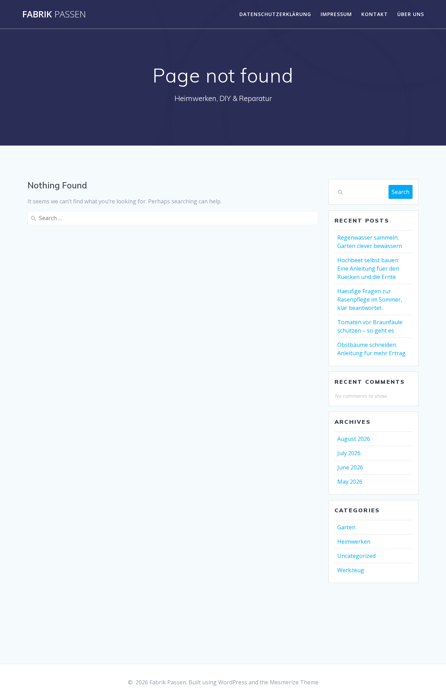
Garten (346, 527)
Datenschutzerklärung (275, 14)
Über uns (410, 14)
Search (400, 192)
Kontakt (374, 14)
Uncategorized (356, 556)
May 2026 (349, 481)
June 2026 (350, 467)
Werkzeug (350, 570)
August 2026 (353, 439)
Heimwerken (353, 541)
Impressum (336, 14)
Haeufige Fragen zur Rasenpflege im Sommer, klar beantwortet (369, 299)
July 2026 (349, 453)
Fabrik (54, 14)
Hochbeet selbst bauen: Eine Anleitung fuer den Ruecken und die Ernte (368, 268)
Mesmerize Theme (294, 682)
